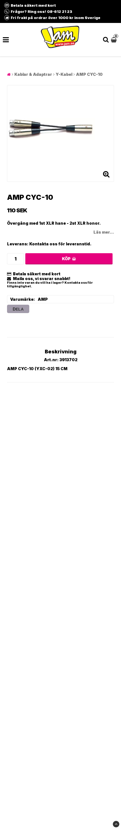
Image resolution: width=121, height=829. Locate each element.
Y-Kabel (64, 74)
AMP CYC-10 (89, 74)
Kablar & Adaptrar (33, 74)
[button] (114, 39)
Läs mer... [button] (103, 232)
